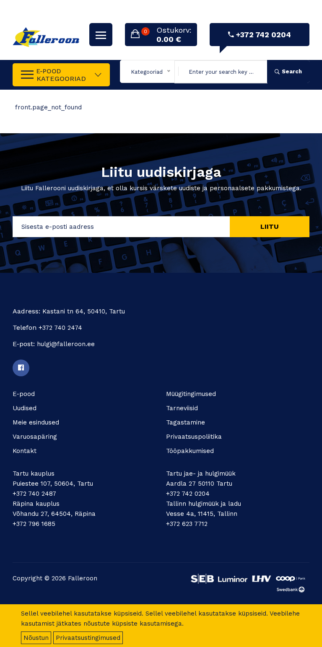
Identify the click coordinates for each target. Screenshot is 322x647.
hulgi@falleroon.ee (66, 344)
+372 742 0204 (263, 34)
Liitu (269, 226)
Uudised (24, 408)
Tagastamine (185, 422)
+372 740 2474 (60, 327)
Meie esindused (36, 422)
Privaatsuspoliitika (194, 436)
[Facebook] (21, 368)
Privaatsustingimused (88, 638)
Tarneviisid (182, 408)
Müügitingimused (191, 394)
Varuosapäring (35, 436)
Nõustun (36, 638)
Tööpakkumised (190, 451)
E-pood (24, 394)
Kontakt (24, 451)
